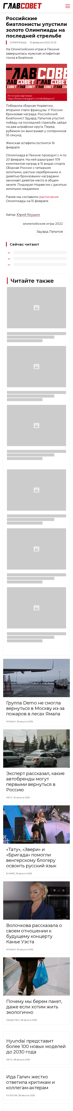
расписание (49, 197)
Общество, (13, 1020)
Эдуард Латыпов (49, 231)
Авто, (9, 797)
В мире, (11, 873)
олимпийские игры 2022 (43, 224)
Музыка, (11, 721)
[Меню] (66, 6)
